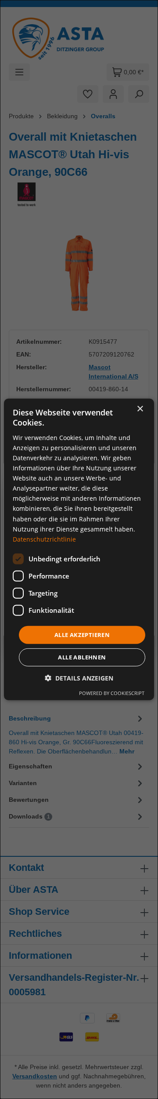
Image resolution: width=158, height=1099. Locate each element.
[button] (79, 678)
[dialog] (79, 549)
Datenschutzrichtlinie (44, 539)
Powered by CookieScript (111, 693)
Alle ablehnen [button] (82, 657)
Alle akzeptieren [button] (82, 635)
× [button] (139, 409)
